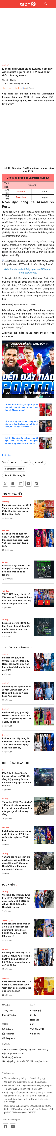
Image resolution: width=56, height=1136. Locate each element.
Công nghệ (35, 1010)
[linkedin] (36, 484)
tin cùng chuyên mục (16, 647)
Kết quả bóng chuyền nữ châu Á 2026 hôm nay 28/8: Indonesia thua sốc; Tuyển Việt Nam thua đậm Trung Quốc (16, 539)
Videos (9, 1029)
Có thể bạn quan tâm (16, 763)
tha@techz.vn (41, 1061)
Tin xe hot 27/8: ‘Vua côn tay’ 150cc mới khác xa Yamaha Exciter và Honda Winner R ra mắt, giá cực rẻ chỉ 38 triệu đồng (17, 808)
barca (13, 462)
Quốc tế (5, 65)
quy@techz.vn (14, 1057)
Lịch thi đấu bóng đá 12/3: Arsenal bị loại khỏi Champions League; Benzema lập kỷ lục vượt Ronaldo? (21, 440)
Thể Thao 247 (37, 1029)
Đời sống (5, 502)
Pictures (10, 1033)
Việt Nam (5, 530)
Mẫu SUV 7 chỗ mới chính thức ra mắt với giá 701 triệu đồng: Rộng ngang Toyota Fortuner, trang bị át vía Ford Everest (16, 779)
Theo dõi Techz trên (12, 88)
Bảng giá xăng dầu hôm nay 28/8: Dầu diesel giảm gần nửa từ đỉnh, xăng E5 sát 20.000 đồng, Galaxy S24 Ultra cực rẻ (16, 929)
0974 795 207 (26, 1061)
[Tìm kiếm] (44, 4)
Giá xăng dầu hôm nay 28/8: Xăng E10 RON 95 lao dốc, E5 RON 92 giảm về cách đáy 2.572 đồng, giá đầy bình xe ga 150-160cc (17, 958)
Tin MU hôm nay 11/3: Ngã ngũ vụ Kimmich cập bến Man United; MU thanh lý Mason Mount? (21, 407)
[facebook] (13, 484)
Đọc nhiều (9, 884)
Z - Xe (33, 1015)
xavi (26, 462)
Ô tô (3, 770)
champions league (14, 468)
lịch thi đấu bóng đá (15, 475)
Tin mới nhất (12, 494)
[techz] (28, 4)
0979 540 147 (19, 1053)
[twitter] (5, 484)
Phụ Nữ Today (9, 1015)
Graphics (10, 1038)
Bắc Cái (13, 80)
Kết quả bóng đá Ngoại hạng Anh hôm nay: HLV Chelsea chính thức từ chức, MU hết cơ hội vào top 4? (21, 424)
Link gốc (6, 455)
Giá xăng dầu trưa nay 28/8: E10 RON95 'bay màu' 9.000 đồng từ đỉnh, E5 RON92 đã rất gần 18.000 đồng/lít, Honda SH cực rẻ (16, 901)
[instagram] (21, 484)
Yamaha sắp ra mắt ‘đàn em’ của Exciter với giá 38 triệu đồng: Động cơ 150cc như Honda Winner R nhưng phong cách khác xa (16, 863)
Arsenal (39, 462)
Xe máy (5, 562)
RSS (32, 1024)
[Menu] (52, 4)
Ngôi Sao (34, 1020)
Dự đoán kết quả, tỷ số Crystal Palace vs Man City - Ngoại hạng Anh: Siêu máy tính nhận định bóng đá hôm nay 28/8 (16, 663)
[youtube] (28, 484)
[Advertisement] (28, 137)
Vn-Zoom (35, 1033)
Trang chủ (7, 1010)
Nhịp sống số (7, 920)
